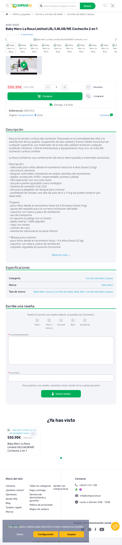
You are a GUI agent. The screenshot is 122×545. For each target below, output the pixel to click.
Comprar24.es (25, 115)
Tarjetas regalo (14, 507)
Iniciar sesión (63, 393)
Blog (8, 503)
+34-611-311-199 (88, 485)
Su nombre (15, 372)
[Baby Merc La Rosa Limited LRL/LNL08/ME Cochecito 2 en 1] (24, 65)
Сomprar (47, 96)
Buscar (88, 5)
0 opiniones (27, 34)
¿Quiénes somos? (15, 490)
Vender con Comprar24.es (60, 487)
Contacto (10, 485)
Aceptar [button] (71, 534)
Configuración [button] (46, 534)
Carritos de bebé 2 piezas (81, 14)
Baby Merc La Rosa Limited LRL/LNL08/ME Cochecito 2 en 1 (20, 447)
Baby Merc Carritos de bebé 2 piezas (93, 291)
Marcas (10, 511)
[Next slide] (115, 39)
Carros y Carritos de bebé (49, 14)
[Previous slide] (6, 39)
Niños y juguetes (22, 14)
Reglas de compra (39, 509)
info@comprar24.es (90, 495)
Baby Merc (13, 25)
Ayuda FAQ (11, 498)
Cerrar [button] (20, 534)
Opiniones (11, 494)
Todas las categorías (40, 485)
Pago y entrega (38, 490)
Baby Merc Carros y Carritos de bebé (53, 291)
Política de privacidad (41, 504)
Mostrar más (60, 255)
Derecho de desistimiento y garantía (38, 497)
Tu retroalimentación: (19, 334)
